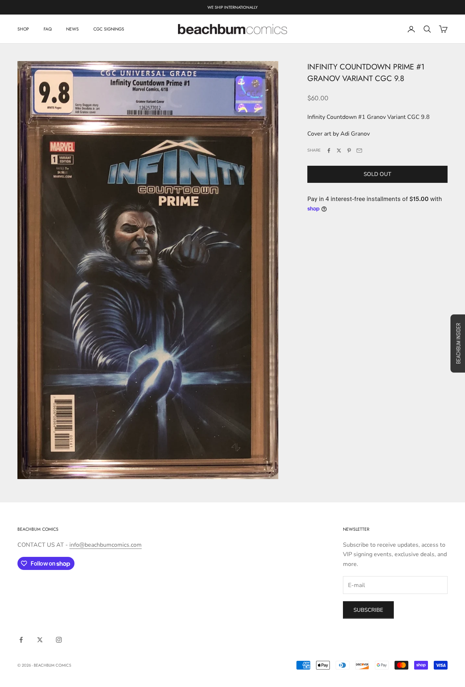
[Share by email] (359, 150)
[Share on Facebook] (329, 150)
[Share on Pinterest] (349, 150)
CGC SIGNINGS (108, 29)
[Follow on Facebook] (21, 639)
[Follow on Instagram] (58, 639)
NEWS (72, 29)
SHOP (23, 29)
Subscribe (368, 610)
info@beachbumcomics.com (105, 545)
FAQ (48, 29)
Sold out (377, 174)
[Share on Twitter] (339, 150)
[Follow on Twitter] (40, 639)
